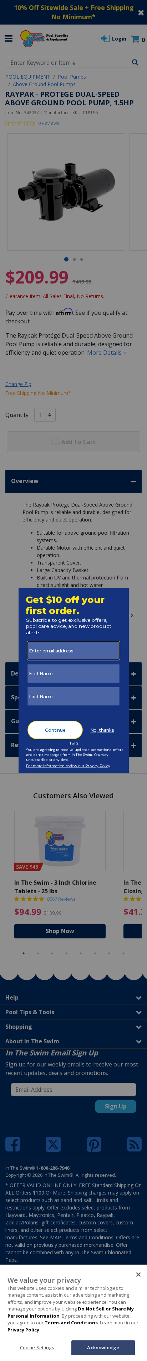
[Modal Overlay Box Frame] (74, 680)
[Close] (138, 1274)
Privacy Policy (23, 1329)
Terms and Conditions (71, 1322)
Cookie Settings (37, 1347)
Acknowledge (103, 1347)
